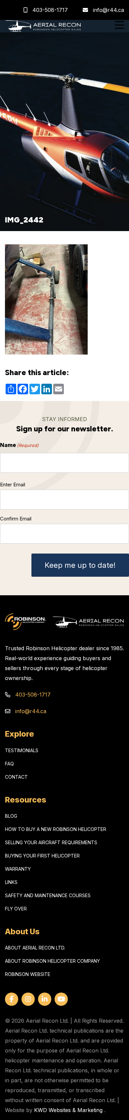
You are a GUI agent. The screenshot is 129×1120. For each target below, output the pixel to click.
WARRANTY (18, 869)
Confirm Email (15, 518)
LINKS (11, 882)
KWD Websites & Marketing (68, 1110)
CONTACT (16, 777)
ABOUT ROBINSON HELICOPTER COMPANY (52, 961)
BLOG (11, 816)
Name (19, 445)
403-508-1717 (49, 10)
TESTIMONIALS (21, 750)
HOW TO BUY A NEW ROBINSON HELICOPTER (55, 829)
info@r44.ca (108, 10)
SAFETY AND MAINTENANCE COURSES (48, 895)
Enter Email (12, 484)
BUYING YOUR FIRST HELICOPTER (42, 855)
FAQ (9, 763)
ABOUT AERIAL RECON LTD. (35, 947)
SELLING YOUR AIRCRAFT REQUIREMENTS (51, 842)
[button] (119, 26)
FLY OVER (16, 908)
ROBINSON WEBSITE (27, 974)
